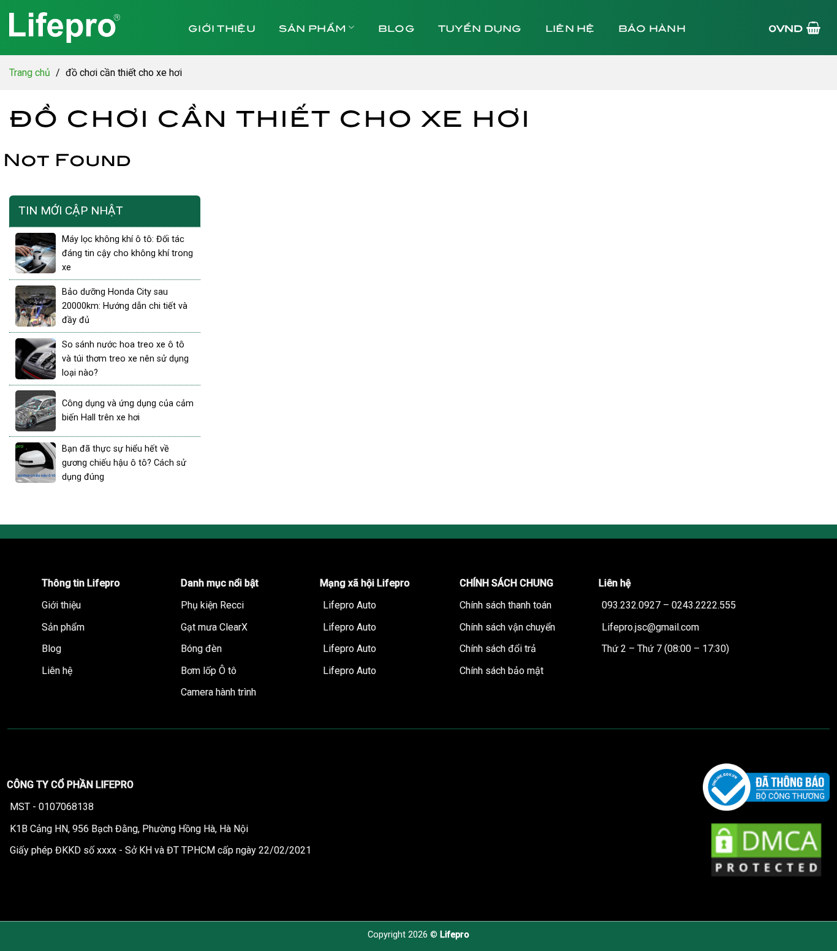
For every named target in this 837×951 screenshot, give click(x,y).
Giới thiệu (222, 27)
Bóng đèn (201, 648)
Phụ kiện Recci (212, 605)
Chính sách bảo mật (501, 670)
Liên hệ (570, 27)
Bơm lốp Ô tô (209, 670)
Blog (396, 27)
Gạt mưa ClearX (214, 627)
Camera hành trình (218, 692)
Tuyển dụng (480, 27)
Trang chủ (29, 72)
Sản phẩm (312, 27)
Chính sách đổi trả (498, 648)
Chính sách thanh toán (505, 605)
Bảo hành (652, 27)
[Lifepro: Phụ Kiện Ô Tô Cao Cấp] (85, 27)
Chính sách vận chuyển (507, 627)
